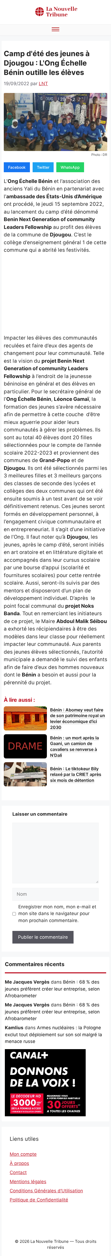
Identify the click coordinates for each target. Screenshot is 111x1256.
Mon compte (23, 1154)
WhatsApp (70, 167)
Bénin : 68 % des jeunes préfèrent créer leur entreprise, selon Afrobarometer (52, 988)
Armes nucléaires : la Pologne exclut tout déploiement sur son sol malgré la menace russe (53, 1034)
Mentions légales (28, 1181)
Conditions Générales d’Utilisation (46, 1190)
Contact (18, 1172)
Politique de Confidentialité (39, 1200)
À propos (19, 1163)
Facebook (17, 167)
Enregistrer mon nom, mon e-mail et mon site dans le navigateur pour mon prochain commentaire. (57, 913)
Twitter (43, 167)
